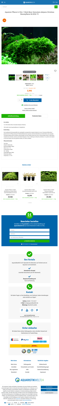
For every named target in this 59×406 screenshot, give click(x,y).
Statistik (15, 402)
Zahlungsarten (27, 364)
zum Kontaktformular (29, 315)
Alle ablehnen (49, 389)
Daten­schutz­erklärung (27, 400)
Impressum (43, 372)
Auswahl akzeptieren (49, 392)
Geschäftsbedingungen (43, 367)
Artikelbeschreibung (13, 116)
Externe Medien (31, 402)
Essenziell (9, 402)
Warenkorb (14, 372)
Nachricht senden (32, 305)
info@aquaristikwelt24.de (31, 303)
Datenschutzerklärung (42, 369)
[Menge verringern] (22, 101)
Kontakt (27, 372)
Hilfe (27, 369)
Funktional (19, 404)
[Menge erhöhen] (22, 99)
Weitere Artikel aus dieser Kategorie (29, 110)
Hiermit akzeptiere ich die (30, 244)
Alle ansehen (55, 164)
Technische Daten (36, 116)
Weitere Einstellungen (26, 404)
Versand (40, 95)
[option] (10, 184)
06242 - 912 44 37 (31, 301)
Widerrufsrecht (43, 364)
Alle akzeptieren (49, 387)
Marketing (22, 402)
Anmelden (13, 367)
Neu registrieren (14, 369)
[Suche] (56, 6)
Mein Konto (14, 364)
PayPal (12, 404)
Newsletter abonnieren (30, 241)
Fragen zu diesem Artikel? (29, 108)
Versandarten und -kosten (27, 367)
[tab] (13, 116)
